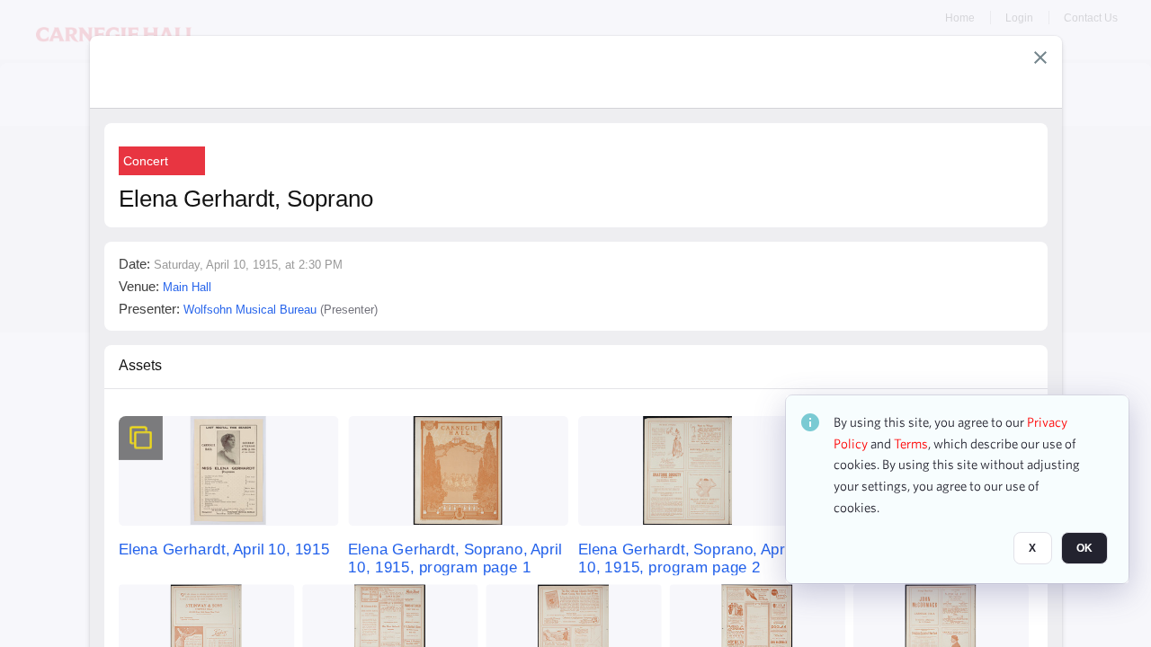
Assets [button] (140, 365)
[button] (1040, 57)
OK (1084, 549)
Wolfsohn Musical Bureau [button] (250, 309)
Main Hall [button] (187, 287)
